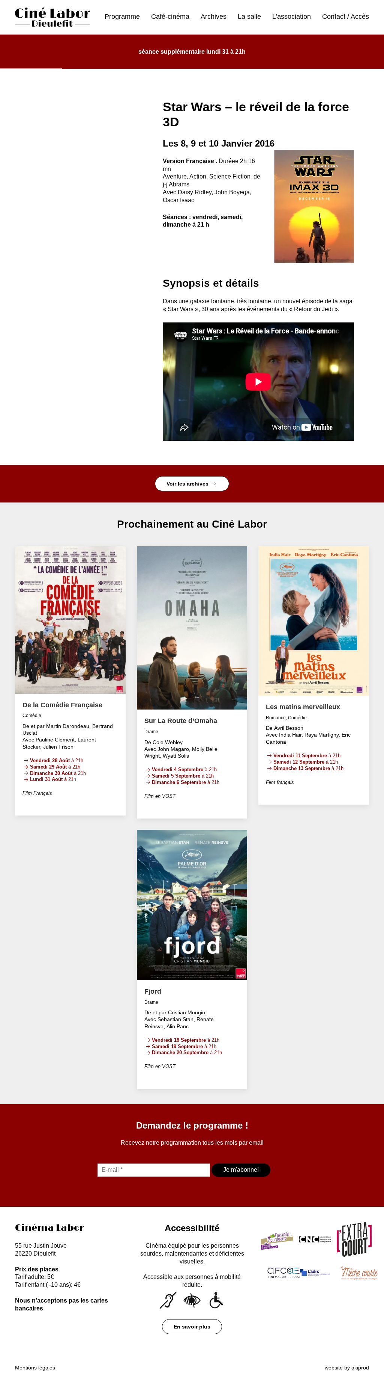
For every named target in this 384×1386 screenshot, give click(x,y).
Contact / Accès (345, 16)
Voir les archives (188, 484)
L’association (291, 16)
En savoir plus (192, 1327)
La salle (249, 16)
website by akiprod (347, 1368)
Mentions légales (35, 1368)
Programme (122, 16)
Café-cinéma (170, 16)
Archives (213, 16)
